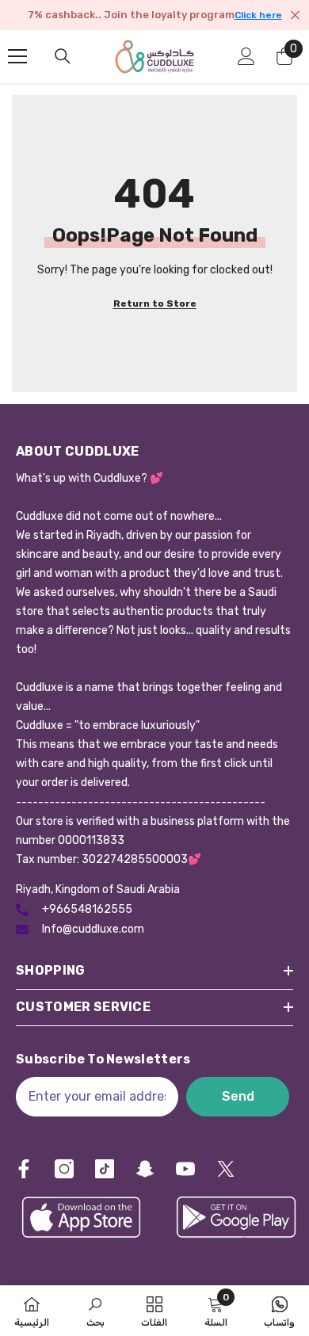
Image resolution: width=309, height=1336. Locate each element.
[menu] (17, 56)
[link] (95, 1310)
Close (295, 15)
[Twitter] (226, 1169)
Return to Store (154, 303)
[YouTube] (185, 1169)
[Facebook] (24, 1169)
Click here (258, 15)
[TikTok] (104, 1169)
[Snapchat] (145, 1169)
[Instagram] (64, 1169)
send (238, 1096)
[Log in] (246, 56)
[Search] (62, 56)
